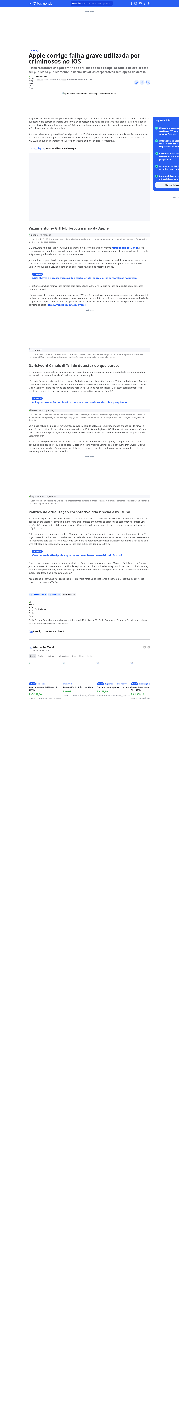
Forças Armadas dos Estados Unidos (66, 304)
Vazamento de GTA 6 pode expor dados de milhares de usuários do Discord (77, 555)
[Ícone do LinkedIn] (149, 3)
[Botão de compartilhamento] (136, 82)
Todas (32, 656)
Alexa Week (64, 656)
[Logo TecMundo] (42, 3)
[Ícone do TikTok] (145, 3)
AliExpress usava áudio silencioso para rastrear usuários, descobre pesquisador (80, 402)
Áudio (89, 656)
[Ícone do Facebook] (131, 3)
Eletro (81, 656)
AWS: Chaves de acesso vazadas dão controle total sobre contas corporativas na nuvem (84, 278)
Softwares (52, 656)
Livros (73, 656)
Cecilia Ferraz (40, 76)
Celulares (41, 656)
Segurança (34, 50)
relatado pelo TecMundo (124, 247)
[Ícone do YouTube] (140, 3)
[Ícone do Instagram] (135, 3)
